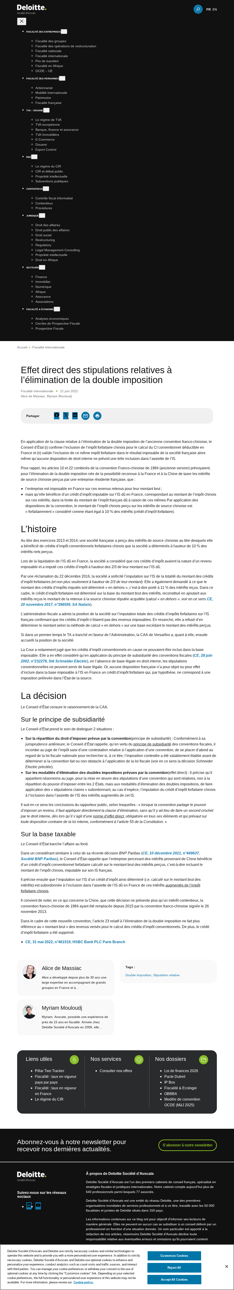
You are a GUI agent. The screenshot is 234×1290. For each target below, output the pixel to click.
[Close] (227, 1267)
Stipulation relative (166, 975)
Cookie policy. (83, 1282)
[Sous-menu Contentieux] (46, 188)
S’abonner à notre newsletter (188, 1145)
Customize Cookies (174, 1256)
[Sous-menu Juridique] (42, 215)
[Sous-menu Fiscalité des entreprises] (64, 31)
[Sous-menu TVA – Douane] (46, 110)
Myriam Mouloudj (59, 396)
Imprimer (97, 416)
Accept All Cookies (174, 1279)
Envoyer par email (85, 416)
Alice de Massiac (33, 396)
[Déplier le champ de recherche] (198, 9)
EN (215, 9)
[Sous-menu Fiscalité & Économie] (57, 309)
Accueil (22, 347)
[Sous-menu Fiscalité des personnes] (62, 78)
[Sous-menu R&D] (34, 156)
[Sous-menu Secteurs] (42, 267)
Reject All (174, 1267)
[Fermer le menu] (21, 21)
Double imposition (138, 975)
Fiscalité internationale (48, 347)
